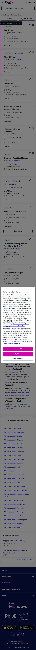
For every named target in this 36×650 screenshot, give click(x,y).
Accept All (18, 349)
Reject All (18, 354)
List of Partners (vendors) (11, 344)
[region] (18, 325)
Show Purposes (18, 359)
